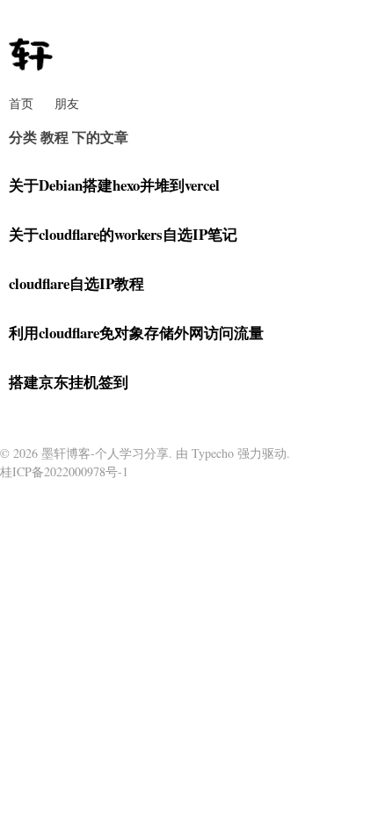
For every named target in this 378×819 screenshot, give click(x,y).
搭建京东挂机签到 (68, 382)
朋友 (67, 103)
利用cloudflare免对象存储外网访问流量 (136, 333)
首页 (21, 103)
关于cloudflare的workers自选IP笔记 (123, 234)
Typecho (213, 453)
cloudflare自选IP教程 (76, 283)
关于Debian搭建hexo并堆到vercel (114, 185)
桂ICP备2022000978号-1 (64, 471)
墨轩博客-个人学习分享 (105, 453)
